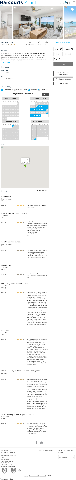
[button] (25, 166)
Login (26, 476)
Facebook (36, 442)
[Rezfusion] (19, 471)
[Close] (27, 160)
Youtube (41, 442)
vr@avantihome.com (8, 467)
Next (72, 23)
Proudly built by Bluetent (37, 476)
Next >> (45, 94)
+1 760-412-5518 (6, 465)
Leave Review (42, 191)
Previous (4, 23)
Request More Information (64, 74)
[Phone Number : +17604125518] (60, 3)
